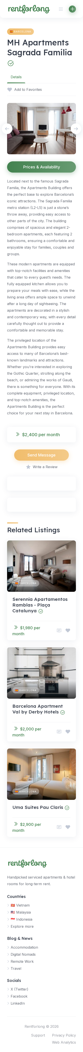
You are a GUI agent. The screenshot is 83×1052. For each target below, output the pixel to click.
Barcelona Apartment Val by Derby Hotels (37, 709)
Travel (16, 968)
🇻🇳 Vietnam (20, 905)
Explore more (22, 926)
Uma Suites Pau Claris (37, 807)
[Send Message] (59, 631)
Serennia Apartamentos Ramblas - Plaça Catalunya (40, 605)
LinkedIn (18, 1003)
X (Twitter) (19, 989)
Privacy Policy (64, 1035)
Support (38, 1035)
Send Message (41, 455)
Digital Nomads (23, 954)
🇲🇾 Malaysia (21, 912)
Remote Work (22, 961)
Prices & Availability (41, 167)
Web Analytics (64, 1042)
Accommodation (24, 947)
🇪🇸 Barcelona (20, 31)
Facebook (19, 996)
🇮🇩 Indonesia (21, 919)
